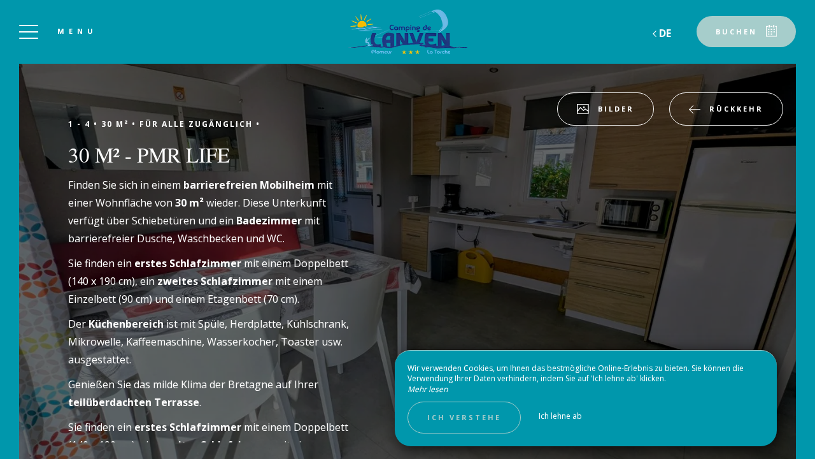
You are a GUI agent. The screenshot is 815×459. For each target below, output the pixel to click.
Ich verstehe (464, 417)
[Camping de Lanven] (407, 32)
